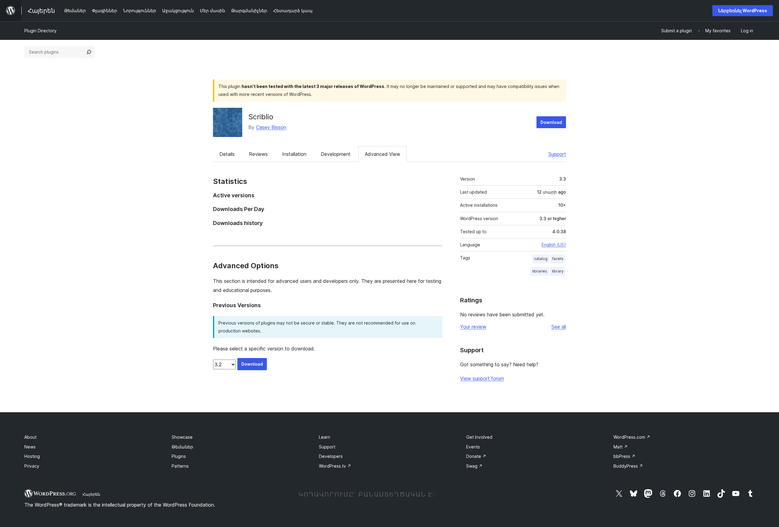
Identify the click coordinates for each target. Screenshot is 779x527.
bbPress (624, 456)
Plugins (179, 456)
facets (558, 258)
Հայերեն (91, 494)
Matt (620, 446)
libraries (539, 271)
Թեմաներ (182, 446)
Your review (473, 327)
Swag (474, 466)
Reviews (258, 154)
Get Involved (479, 437)
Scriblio (260, 116)
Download (551, 122)
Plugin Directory (40, 30)
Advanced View (382, 154)
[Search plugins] (89, 52)
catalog (540, 258)
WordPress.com (631, 437)
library (558, 271)
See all (558, 327)
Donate (476, 456)
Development (336, 154)
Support (557, 154)
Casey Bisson (271, 127)
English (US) (554, 244)
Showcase (182, 437)
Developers (331, 456)
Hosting (32, 456)
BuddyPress (628, 466)
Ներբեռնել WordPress (742, 10)
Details (227, 154)
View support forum (482, 378)
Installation (294, 154)
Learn (324, 437)
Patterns (180, 466)
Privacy (31, 466)
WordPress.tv (335, 466)
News (30, 446)
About (30, 437)
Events (473, 446)
